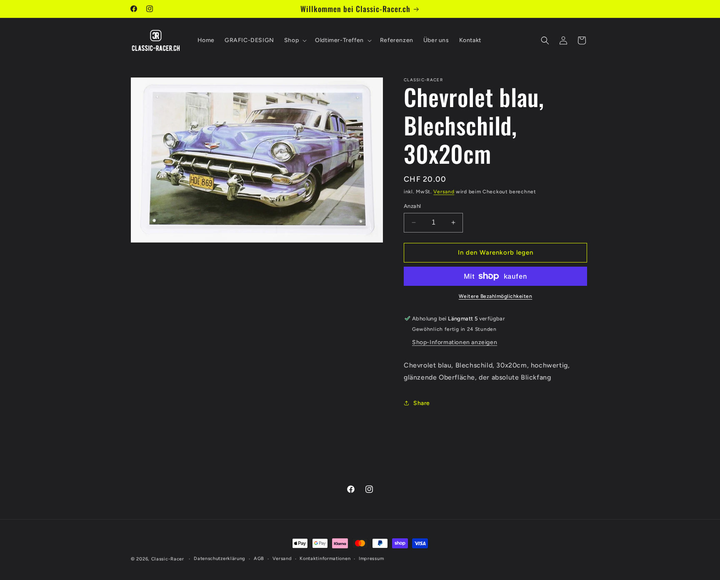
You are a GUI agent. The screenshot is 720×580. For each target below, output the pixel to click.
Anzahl (412, 206)
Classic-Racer (167, 559)
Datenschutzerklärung (219, 558)
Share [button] (421, 403)
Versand (443, 192)
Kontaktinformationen (325, 558)
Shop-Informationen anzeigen (454, 342)
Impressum (371, 558)
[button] (294, 40)
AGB (259, 558)
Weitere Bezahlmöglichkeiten (495, 296)
